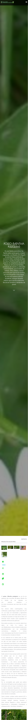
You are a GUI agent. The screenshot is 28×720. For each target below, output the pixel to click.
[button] (26, 2)
